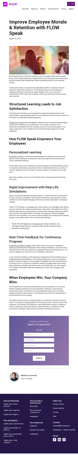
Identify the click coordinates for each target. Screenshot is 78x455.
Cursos (55, 412)
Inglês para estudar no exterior (12, 429)
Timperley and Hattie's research (20, 246)
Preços (63, 9)
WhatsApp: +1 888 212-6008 (64, 430)
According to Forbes (16, 156)
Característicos (53, 9)
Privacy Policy (58, 404)
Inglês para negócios (12, 410)
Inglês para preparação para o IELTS (13, 435)
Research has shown (16, 123)
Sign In (71, 9)
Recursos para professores (35, 411)
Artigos (43, 9)
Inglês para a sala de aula (13, 424)
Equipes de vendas (37, 430)
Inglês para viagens (11, 414)
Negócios (34, 9)
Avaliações (34, 416)
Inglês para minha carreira (10, 405)
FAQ (54, 416)
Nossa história (58, 408)
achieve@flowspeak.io (61, 426)
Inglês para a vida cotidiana (10, 441)
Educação (25, 9)
